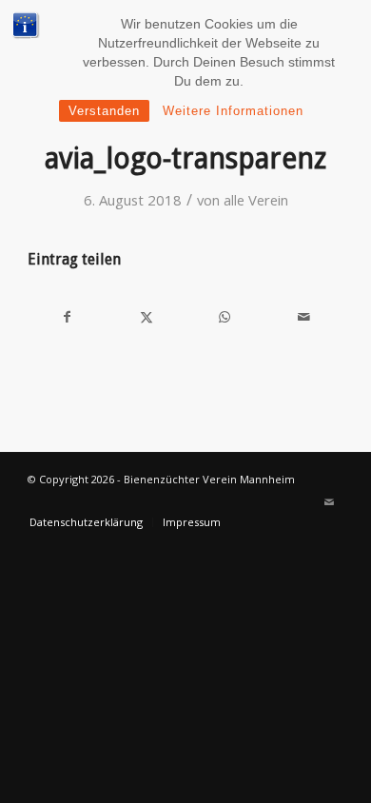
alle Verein (256, 199)
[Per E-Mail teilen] (303, 316)
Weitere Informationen (233, 111)
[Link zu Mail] (329, 502)
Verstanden (104, 111)
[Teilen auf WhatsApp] (225, 316)
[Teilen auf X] (146, 316)
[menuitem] (86, 522)
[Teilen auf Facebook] (67, 316)
